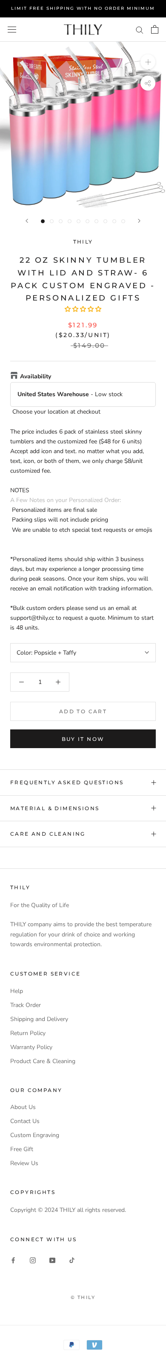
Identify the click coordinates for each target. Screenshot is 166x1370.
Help (16, 991)
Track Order (25, 1005)
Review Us (24, 1163)
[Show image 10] (123, 221)
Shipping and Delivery (39, 1019)
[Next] (139, 221)
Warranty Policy (31, 1047)
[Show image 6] (87, 221)
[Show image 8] (105, 221)
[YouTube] (52, 1260)
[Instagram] (33, 1260)
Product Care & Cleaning (42, 1061)
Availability (35, 376)
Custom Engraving (34, 1135)
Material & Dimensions (54, 808)
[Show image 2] (52, 221)
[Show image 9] (114, 221)
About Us (23, 1107)
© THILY (83, 1297)
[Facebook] (13, 1260)
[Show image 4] (70, 221)
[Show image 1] (43, 221)
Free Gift (21, 1149)
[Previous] (27, 221)
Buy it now (83, 739)
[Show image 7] (96, 221)
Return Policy (28, 1033)
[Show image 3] (61, 221)
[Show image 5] (78, 221)
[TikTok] (72, 1260)
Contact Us (25, 1121)
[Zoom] (147, 61)
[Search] (139, 29)
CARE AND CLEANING (48, 834)
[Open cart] (154, 29)
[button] (83, 309)
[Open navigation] (12, 29)
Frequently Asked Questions (66, 782)
